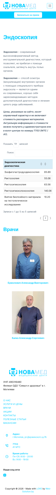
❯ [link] (50, 218)
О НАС (7, 400)
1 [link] (45, 218)
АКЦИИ (7, 411)
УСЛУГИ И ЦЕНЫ (12, 404)
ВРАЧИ (7, 407)
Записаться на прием (28, 15)
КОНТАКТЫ (9, 415)
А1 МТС (16, 447)
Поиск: (10, 152)
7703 (15, 444)
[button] (41, 164)
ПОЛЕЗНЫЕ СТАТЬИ (14, 419)
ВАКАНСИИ (9, 423)
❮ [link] (40, 218)
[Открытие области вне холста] (50, 5)
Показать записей (15, 143)
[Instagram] (4, 475)
